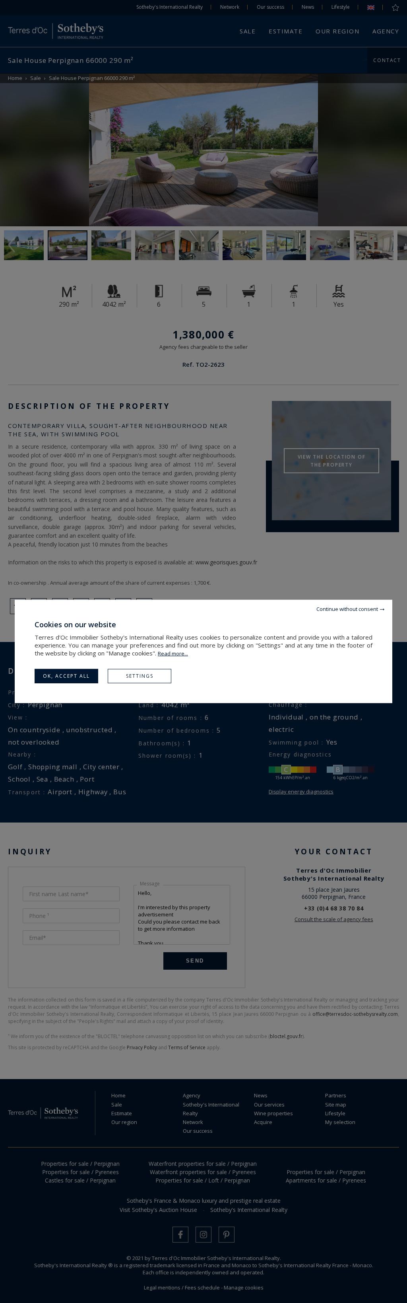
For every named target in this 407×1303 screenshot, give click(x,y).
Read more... (173, 653)
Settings (139, 676)
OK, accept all (66, 676)
